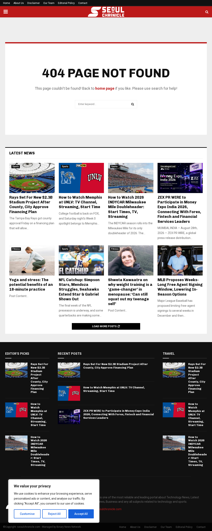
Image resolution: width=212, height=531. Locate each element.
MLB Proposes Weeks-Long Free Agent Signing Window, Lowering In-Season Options (180, 287)
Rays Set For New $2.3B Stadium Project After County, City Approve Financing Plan (31, 204)
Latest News (22, 153)
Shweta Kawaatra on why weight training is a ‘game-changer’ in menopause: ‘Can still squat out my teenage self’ (130, 292)
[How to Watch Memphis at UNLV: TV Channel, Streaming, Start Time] (81, 178)
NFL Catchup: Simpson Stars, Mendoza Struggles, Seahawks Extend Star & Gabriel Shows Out (79, 290)
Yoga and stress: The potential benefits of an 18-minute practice (31, 285)
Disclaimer (33, 3)
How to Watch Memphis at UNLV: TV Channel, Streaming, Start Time (80, 202)
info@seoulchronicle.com (105, 509)
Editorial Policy (66, 3)
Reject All (54, 513)
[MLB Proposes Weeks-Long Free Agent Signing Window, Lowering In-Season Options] (180, 260)
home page (104, 88)
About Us (18, 3)
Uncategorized (168, 166)
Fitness (16, 249)
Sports (15, 166)
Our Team (48, 3)
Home (6, 3)
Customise (27, 513)
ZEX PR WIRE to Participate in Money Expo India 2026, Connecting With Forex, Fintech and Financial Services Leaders (179, 209)
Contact (82, 3)
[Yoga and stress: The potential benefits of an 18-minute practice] (32, 260)
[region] (53, 501)
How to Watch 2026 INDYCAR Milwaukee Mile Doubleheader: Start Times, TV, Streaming (127, 207)
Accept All (81, 513)
